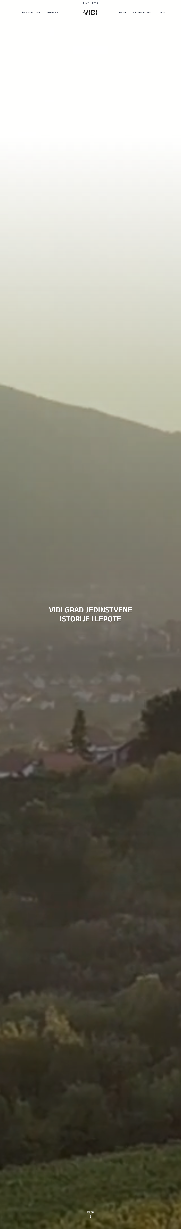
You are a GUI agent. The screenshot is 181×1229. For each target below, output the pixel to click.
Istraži (90, 1212)
